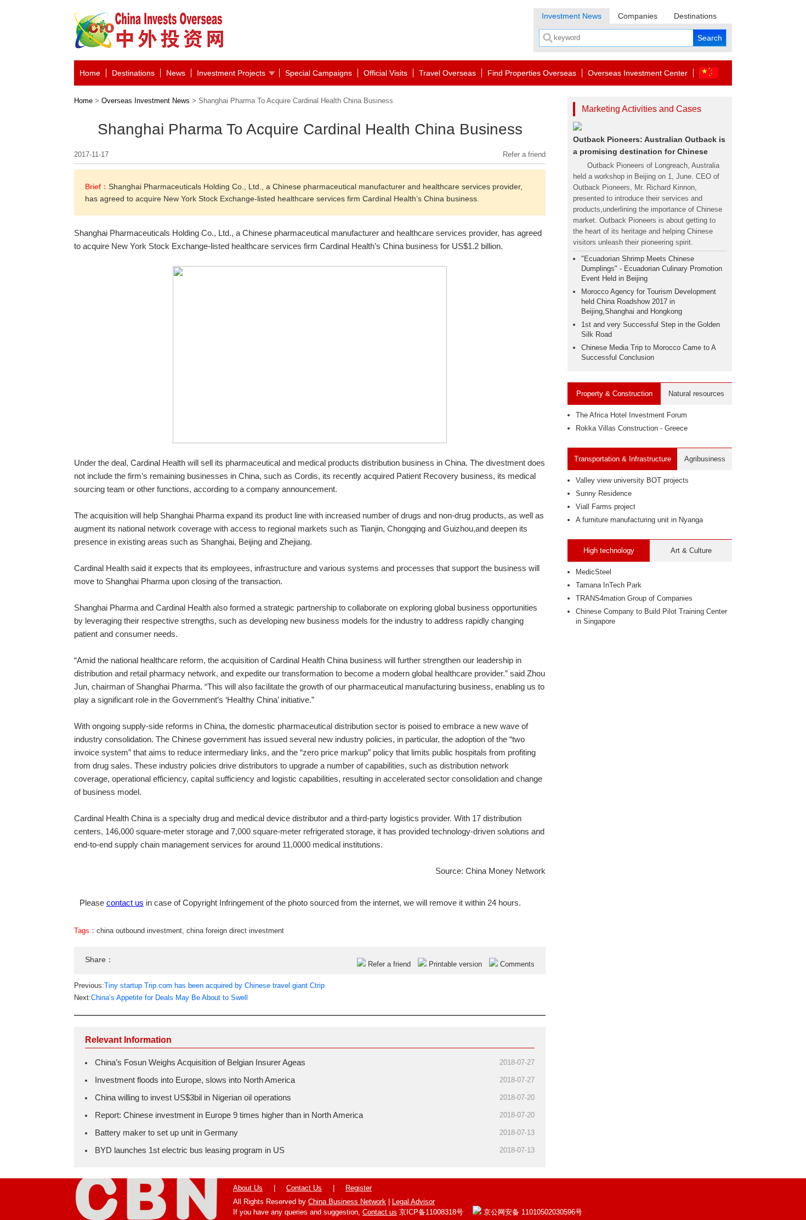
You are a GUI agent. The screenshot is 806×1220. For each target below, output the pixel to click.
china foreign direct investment (235, 931)
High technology (608, 550)
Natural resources (696, 393)
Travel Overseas (447, 73)
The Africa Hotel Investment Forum (631, 415)
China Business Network (347, 1202)
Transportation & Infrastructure (622, 459)
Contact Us (304, 1188)
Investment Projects (231, 73)
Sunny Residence (604, 493)
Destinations (695, 16)
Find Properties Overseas (531, 73)
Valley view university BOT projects (632, 480)
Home (90, 73)
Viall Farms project (605, 506)
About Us (248, 1188)
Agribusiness (704, 459)
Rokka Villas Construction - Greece (632, 428)
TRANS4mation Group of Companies (634, 598)
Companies (637, 16)
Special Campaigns (318, 73)
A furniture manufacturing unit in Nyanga (639, 520)
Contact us (379, 1212)
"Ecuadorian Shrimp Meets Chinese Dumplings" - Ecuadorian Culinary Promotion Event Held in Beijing (651, 269)
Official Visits (385, 73)
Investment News (571, 16)
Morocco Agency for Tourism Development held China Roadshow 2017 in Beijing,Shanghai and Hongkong (648, 301)
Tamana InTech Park (609, 585)
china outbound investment (139, 931)
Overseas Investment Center (638, 73)
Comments (517, 964)
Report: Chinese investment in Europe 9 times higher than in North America (229, 1115)
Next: (161, 997)
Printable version (455, 964)
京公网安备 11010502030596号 (531, 1212)
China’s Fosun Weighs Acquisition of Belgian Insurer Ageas (200, 1062)
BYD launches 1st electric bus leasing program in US (190, 1150)
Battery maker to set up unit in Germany (166, 1132)
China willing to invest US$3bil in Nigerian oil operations (193, 1097)
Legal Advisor (413, 1202)
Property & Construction (614, 393)
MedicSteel (593, 572)
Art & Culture (691, 550)
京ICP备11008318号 (431, 1212)
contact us (125, 902)
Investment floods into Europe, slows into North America (195, 1080)
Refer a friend (524, 154)
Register (358, 1188)
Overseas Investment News (145, 101)
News (175, 73)
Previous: (199, 985)
